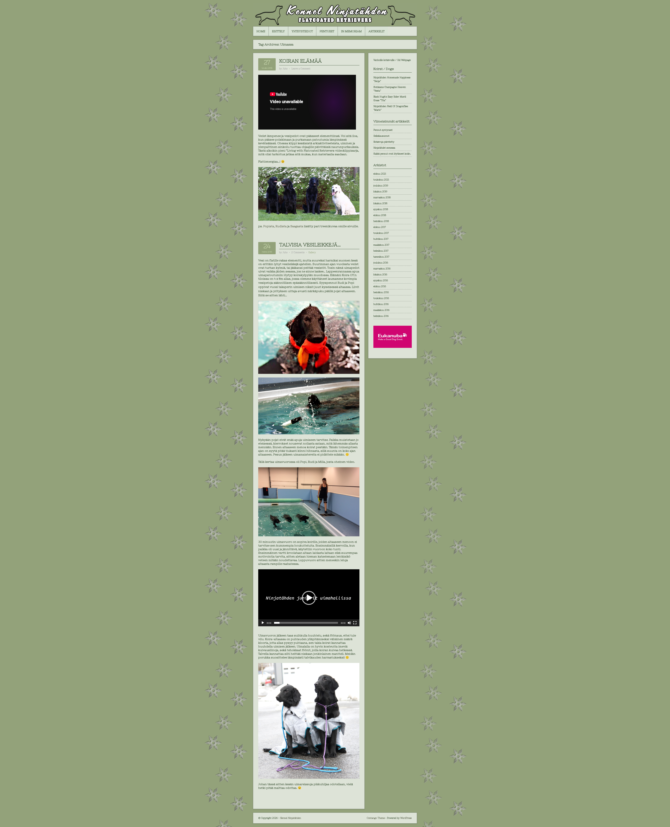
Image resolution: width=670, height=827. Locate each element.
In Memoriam (351, 31)
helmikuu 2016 (381, 316)
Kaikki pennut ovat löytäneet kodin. (392, 153)
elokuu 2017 (379, 227)
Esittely (278, 31)
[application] (308, 597)
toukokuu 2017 (381, 233)
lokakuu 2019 (380, 191)
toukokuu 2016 (381, 298)
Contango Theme (376, 818)
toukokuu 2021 (381, 179)
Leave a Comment (300, 68)
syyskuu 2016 (380, 280)
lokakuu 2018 (380, 203)
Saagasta (297, 226)
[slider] (306, 623)
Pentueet (327, 31)
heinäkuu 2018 (381, 221)
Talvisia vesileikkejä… (310, 244)
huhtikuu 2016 (381, 304)
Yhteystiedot (302, 31)
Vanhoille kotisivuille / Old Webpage (392, 60)
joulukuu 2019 (380, 185)
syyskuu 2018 (380, 209)
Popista (268, 226)
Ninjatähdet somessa (384, 147)
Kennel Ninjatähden (290, 818)
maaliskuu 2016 (381, 310)
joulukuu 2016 (380, 262)
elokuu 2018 (379, 215)
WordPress (406, 818)
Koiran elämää (300, 61)
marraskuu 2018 (382, 197)
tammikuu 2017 (381, 256)
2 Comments (297, 252)
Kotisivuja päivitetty (383, 142)
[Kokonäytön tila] (355, 623)
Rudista (281, 226)
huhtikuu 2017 (380, 239)
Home (260, 31)
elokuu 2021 (379, 173)
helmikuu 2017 (380, 251)
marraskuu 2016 (381, 268)
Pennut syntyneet (383, 130)
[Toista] (263, 623)
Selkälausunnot (381, 136)
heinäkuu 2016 (381, 292)
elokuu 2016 (379, 286)
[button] (309, 598)
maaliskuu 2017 (381, 245)
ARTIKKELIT (376, 31)
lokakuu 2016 (380, 274)
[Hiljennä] (349, 623)
